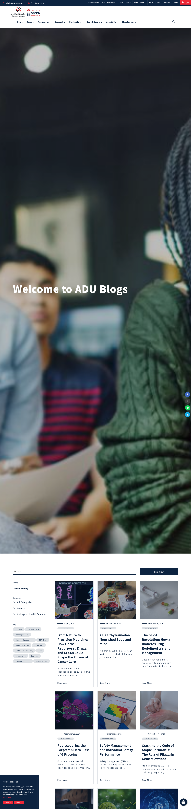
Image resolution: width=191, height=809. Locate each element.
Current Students (140, 2)
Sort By (15, 582)
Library (175, 2)
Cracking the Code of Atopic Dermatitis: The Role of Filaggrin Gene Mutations (158, 752)
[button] (187, 394)
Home (20, 22)
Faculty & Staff (154, 2)
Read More (7, 797)
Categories (17, 598)
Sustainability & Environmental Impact (102, 2)
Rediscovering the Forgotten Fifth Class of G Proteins (73, 750)
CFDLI (121, 2)
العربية (186, 2)
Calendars (166, 2)
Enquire (128, 2)
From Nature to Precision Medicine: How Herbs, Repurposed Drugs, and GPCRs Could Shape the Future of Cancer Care (72, 648)
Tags (14, 624)
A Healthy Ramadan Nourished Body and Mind (115, 639)
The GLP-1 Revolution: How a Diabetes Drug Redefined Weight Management (156, 644)
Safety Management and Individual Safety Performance (116, 750)
